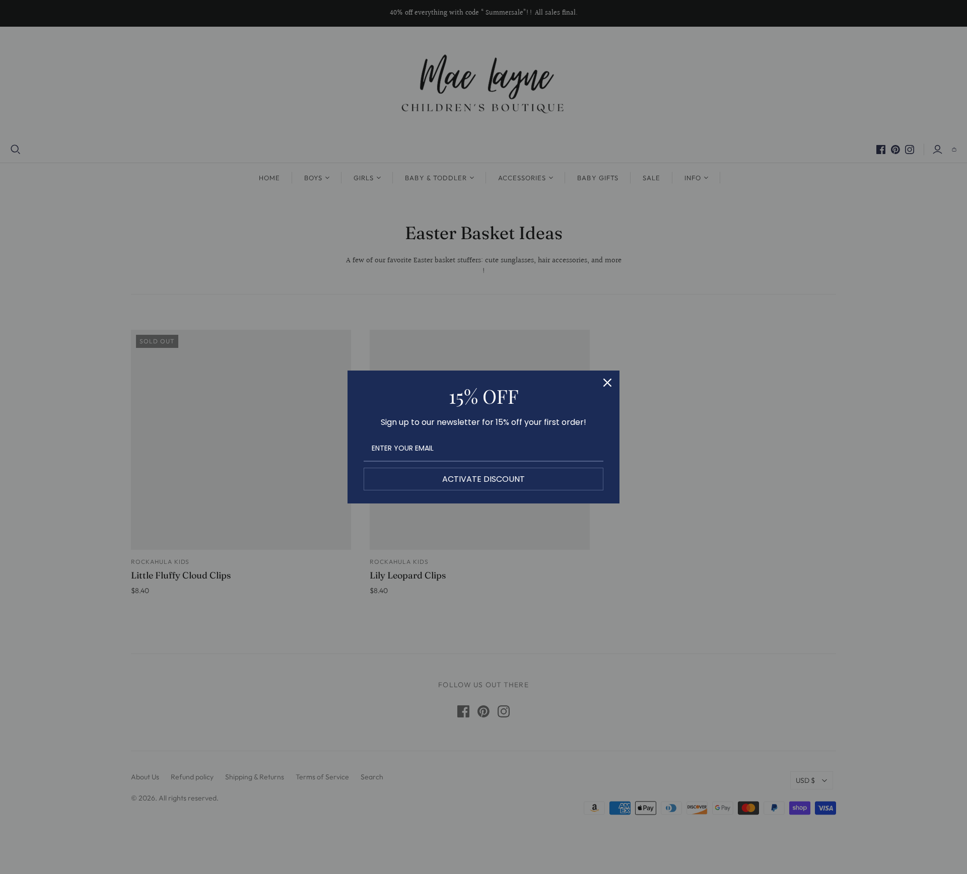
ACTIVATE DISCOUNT (483, 479)
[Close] (607, 383)
